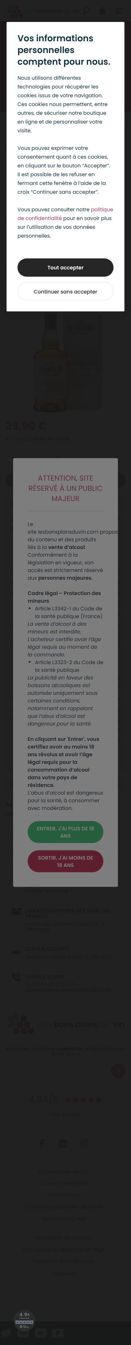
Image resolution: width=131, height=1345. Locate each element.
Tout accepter (65, 267)
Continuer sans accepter (65, 291)
